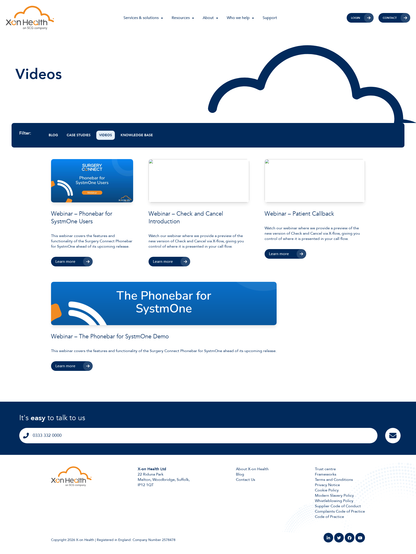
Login (355, 18)
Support (270, 17)
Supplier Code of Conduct (338, 506)
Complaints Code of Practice (340, 511)
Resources (181, 17)
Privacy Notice (327, 485)
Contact (390, 18)
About (208, 17)
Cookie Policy (327, 490)
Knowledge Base (137, 135)
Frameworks (325, 474)
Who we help (238, 17)
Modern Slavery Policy (334, 495)
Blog (53, 135)
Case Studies (79, 135)
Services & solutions (141, 17)
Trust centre (325, 469)
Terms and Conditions (334, 479)
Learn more (65, 261)
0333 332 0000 (47, 435)
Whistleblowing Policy (334, 500)
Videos (105, 135)
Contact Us (245, 479)
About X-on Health (252, 469)
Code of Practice (329, 516)
